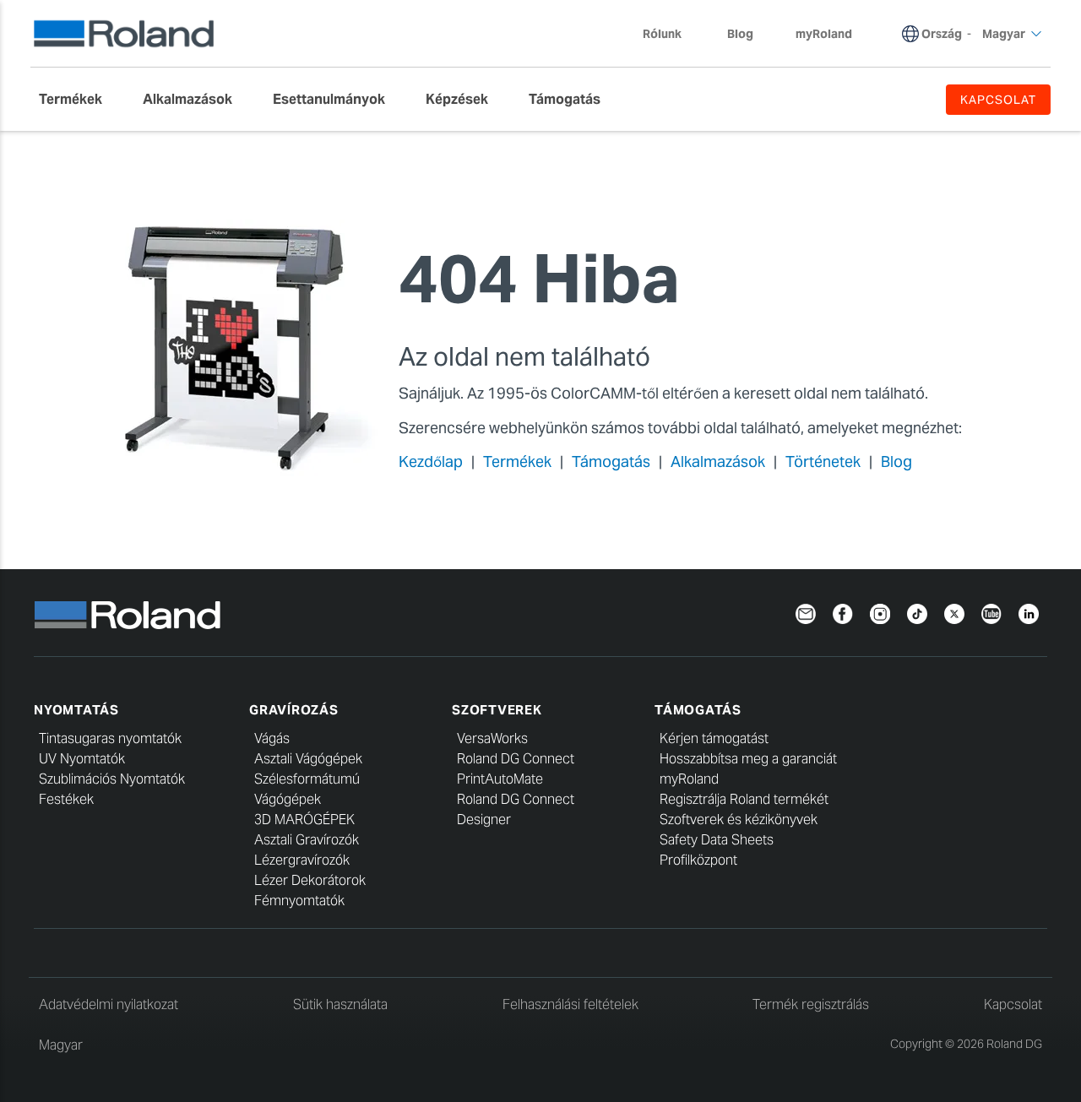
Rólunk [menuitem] (662, 33)
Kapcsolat (1013, 1004)
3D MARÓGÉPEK (304, 819)
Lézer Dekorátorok (310, 880)
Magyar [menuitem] (1003, 33)
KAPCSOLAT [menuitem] (998, 99)
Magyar (61, 1045)
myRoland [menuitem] (824, 33)
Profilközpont (698, 860)
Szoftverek (497, 710)
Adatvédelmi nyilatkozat (108, 1004)
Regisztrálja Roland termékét (744, 799)
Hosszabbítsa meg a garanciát (748, 759)
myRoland (689, 779)
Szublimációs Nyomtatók (112, 779)
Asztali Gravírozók (306, 840)
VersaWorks (492, 738)
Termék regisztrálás (810, 1004)
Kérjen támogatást (714, 738)
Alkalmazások (718, 461)
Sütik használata (340, 1004)
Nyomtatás (76, 710)
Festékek (66, 799)
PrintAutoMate (500, 779)
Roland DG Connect (515, 759)
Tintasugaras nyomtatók (110, 738)
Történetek (823, 461)
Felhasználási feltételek (570, 1004)
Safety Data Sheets (717, 840)
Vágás (272, 738)
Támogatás (611, 461)
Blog (896, 461)
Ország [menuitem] (941, 33)
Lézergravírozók (302, 860)
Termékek (517, 461)
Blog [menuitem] (740, 33)
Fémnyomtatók (299, 900)
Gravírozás (294, 710)
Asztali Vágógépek (308, 759)
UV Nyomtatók (82, 759)
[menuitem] (79, 99)
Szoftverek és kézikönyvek (739, 819)
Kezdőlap (431, 461)
